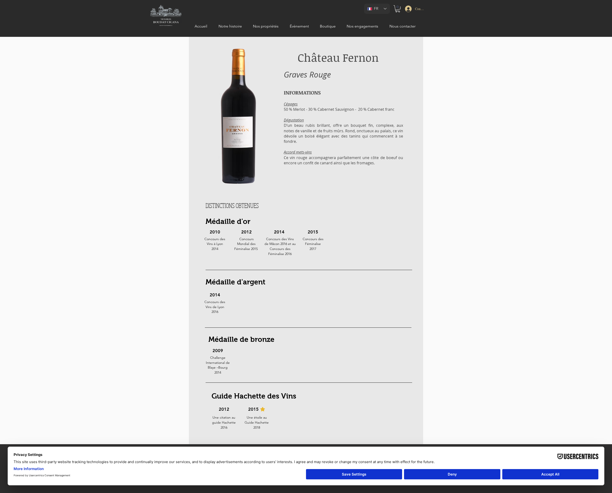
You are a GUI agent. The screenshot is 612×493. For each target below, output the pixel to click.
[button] (397, 8)
